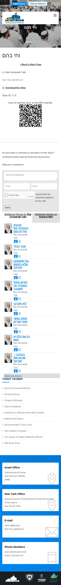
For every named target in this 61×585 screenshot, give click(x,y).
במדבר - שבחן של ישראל (19, 358)
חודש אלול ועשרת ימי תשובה (20, 285)
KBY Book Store (12, 443)
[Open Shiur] (20, 241)
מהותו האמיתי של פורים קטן (20, 228)
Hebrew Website (38, 4)
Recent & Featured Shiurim (17, 388)
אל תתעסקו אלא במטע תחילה (21, 264)
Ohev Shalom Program (15, 431)
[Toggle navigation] (55, 15)
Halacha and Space (13, 418)
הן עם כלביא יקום (21, 338)
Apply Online (19, 4)
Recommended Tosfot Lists (18, 424)
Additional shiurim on (46, 215)
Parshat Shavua (12, 394)
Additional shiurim (13, 376)
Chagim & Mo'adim (13, 400)
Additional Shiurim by (17, 215)
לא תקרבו (19, 303)
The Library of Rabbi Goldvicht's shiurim (23, 437)
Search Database (12, 406)
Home (29, 42)
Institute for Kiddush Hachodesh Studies (24, 412)
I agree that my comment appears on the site (44, 197)
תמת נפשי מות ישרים (20, 320)
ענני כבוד (19, 246)
